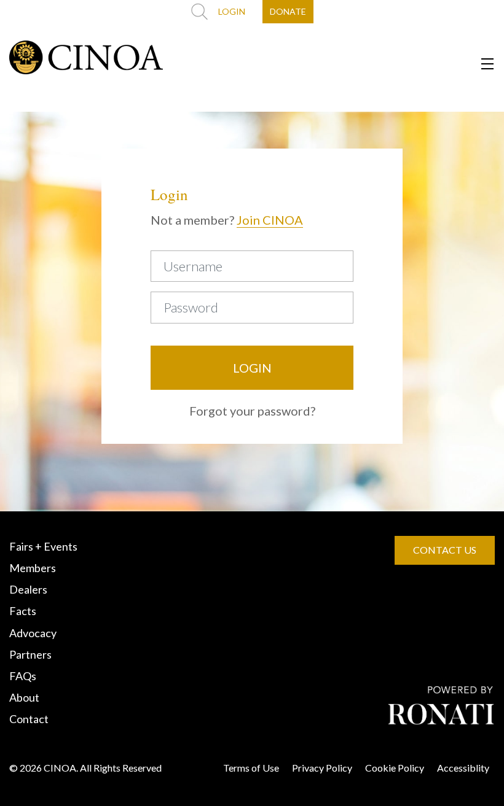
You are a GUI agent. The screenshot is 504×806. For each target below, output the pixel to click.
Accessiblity (463, 767)
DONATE (288, 11)
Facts (22, 611)
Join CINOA (270, 219)
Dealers (28, 589)
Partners (30, 654)
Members (32, 568)
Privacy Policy (322, 767)
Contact (29, 719)
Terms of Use (251, 767)
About (24, 697)
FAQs (22, 676)
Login (252, 367)
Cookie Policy (394, 767)
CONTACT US (444, 550)
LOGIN (231, 11)
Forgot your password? (252, 410)
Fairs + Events (43, 546)
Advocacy (33, 633)
